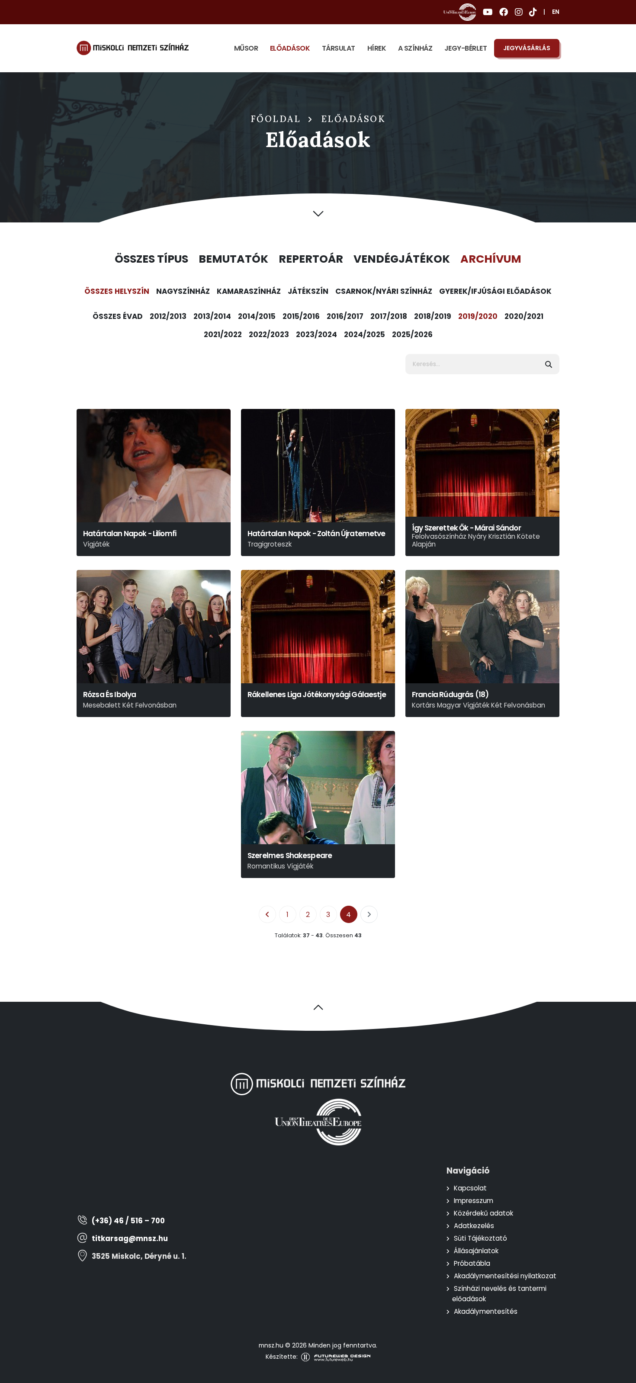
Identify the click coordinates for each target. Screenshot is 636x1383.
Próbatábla (472, 1263)
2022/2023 (269, 334)
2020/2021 (523, 316)
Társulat (338, 48)
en (555, 12)
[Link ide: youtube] (487, 12)
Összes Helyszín (116, 291)
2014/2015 (257, 316)
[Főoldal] (133, 48)
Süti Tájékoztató (480, 1238)
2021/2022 (223, 334)
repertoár (311, 259)
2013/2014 (212, 316)
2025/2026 (412, 334)
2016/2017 (345, 316)
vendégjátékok (401, 259)
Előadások (290, 48)
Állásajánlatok (476, 1250)
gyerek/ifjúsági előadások (495, 291)
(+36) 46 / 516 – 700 (128, 1221)
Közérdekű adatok (483, 1213)
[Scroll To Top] (621, 1373)
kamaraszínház (249, 291)
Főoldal (276, 119)
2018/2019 (432, 316)
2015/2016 (301, 316)
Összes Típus (151, 259)
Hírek (376, 48)
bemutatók (233, 259)
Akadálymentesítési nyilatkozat (505, 1275)
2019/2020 (478, 316)
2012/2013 (168, 316)
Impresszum (473, 1200)
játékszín (308, 291)
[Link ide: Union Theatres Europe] (459, 12)
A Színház (415, 48)
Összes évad (118, 316)
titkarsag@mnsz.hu (130, 1239)
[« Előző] (267, 914)
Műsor (246, 48)
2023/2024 (316, 334)
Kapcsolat (470, 1188)
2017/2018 (388, 316)
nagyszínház (183, 291)
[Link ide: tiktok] (532, 12)
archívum (490, 259)
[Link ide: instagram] (518, 12)
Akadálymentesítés (485, 1311)
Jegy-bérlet (465, 48)
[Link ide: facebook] (503, 12)
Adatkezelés (474, 1225)
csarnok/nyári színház (383, 291)
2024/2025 (364, 334)
